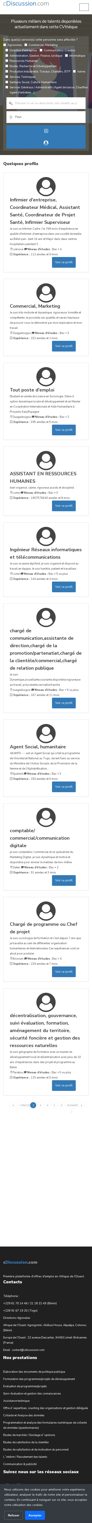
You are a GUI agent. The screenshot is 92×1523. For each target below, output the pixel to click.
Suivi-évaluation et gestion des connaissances (32, 1394)
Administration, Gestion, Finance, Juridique (36, 56)
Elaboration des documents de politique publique (34, 1372)
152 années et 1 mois (35, 338)
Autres (81, 72)
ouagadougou (21, 690)
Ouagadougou (22, 333)
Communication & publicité (20, 1464)
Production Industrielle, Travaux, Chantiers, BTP (40, 72)
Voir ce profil (64, 262)
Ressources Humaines (24, 61)
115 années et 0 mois (35, 1078)
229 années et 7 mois (35, 964)
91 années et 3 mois (34, 873)
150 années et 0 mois (35, 779)
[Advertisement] (35, 1174)
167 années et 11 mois (36, 695)
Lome (16, 493)
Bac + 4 (45, 249)
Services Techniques (23, 77)
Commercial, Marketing (43, 45)
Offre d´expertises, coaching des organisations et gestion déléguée (45, 1408)
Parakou (18, 1072)
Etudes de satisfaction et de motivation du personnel (36, 1450)
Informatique (77, 56)
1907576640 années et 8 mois (41, 498)
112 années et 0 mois (35, 254)
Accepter (35, 1515)
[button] (84, 7)
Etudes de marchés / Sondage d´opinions (29, 1435)
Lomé (16, 574)
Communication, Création (59, 50)
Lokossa (18, 249)
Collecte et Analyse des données (24, 1415)
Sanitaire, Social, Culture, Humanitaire (33, 82)
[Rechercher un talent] (46, 143)
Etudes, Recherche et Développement (33, 66)
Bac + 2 (52, 417)
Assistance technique (16, 1401)
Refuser (13, 1515)
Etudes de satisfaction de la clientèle (26, 1442)
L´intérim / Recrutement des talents (25, 1457)
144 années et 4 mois (35, 579)
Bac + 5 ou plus (46, 574)
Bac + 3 (52, 333)
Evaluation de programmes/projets (25, 1386)
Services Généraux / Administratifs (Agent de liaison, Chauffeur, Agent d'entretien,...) (49, 90)
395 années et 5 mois (35, 422)
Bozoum (18, 959)
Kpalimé (18, 774)
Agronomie (14, 45)
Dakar (16, 867)
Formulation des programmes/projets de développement (39, 1379)
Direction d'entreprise (23, 50)
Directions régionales (16, 1318)
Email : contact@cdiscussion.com (24, 1350)
